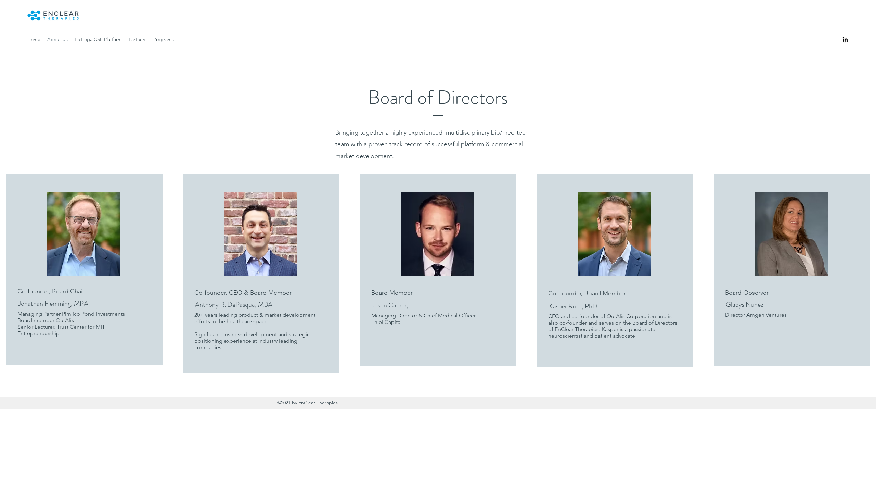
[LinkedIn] (845, 39)
